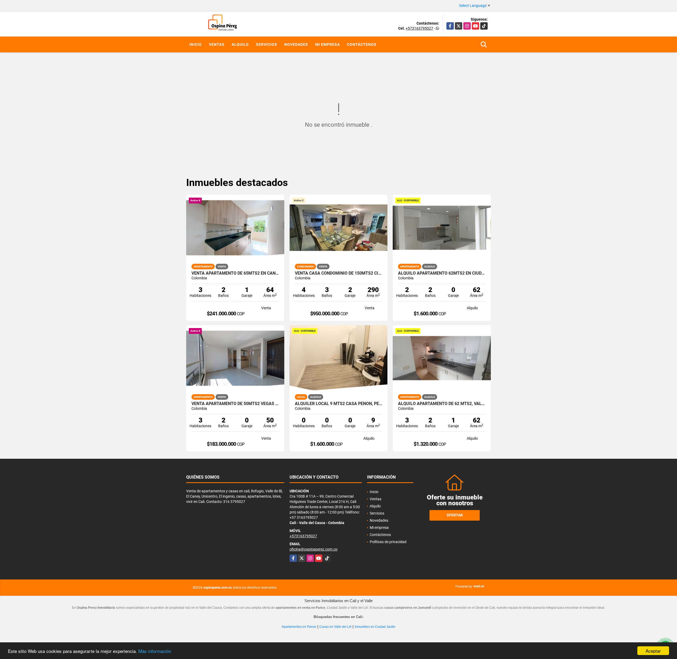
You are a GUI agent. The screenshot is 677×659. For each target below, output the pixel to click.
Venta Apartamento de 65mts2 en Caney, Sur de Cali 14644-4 (235, 273)
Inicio (195, 44)
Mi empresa (327, 44)
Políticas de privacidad (388, 542)
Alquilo (240, 44)
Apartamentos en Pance (299, 627)
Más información (154, 651)
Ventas (217, 44)
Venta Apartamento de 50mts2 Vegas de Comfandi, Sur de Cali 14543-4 (235, 404)
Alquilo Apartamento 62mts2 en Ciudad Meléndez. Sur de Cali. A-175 (442, 273)
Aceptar (653, 650)
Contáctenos (362, 44)
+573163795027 (419, 28)
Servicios (266, 44)
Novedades (296, 44)
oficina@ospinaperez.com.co (313, 549)
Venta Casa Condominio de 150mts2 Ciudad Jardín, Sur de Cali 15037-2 (338, 273)
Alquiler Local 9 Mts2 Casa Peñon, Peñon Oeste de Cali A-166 (338, 404)
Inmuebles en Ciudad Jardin (375, 627)
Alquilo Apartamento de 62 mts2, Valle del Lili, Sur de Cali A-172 (442, 404)
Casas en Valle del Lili (335, 627)
